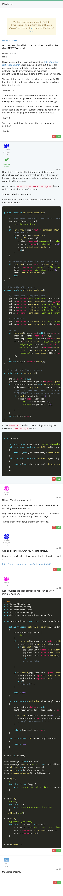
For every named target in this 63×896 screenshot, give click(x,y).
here (32, 28)
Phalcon (7, 4)
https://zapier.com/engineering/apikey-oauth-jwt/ (26, 564)
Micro (14, 40)
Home (5, 40)
